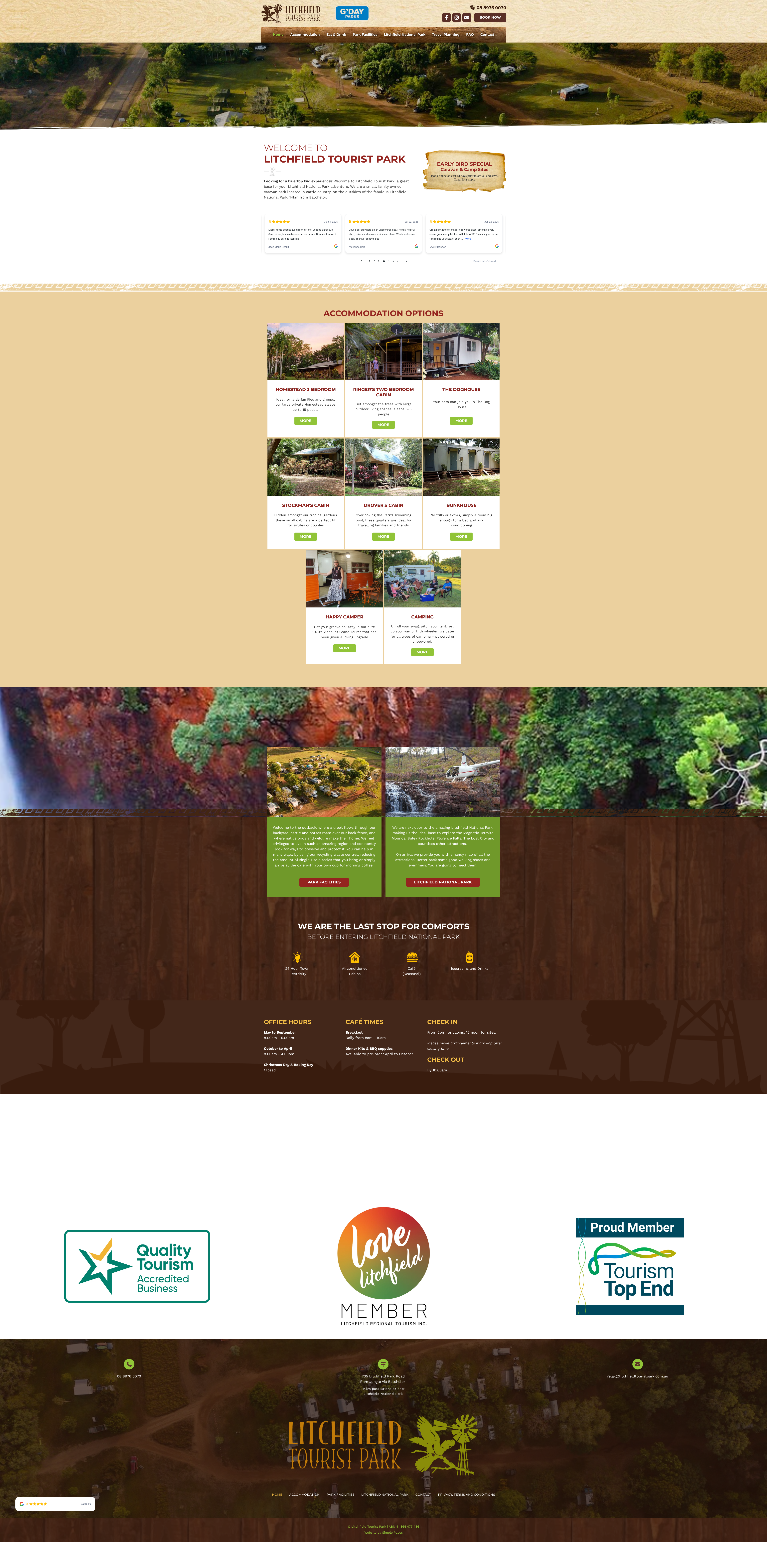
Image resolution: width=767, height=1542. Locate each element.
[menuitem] (278, 34)
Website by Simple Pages (383, 1532)
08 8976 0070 (129, 1376)
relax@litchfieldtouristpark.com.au (637, 1376)
